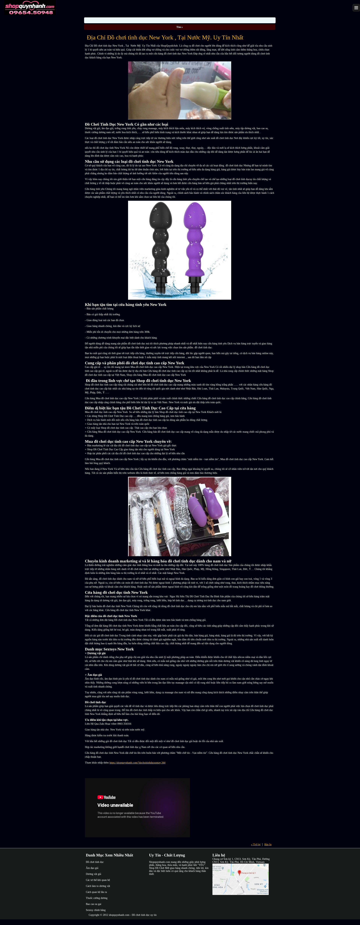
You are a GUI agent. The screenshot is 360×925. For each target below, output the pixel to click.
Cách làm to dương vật (98, 886)
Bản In (268, 844)
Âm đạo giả (92, 868)
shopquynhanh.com (119, 915)
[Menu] (356, 7)
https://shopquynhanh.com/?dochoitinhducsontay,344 (137, 762)
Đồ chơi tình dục (95, 862)
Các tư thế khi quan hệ (98, 880)
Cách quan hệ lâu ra (96, 892)
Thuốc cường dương (96, 898)
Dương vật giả (93, 874)
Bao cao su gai (93, 904)
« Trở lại (255, 844)
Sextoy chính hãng (96, 910)
